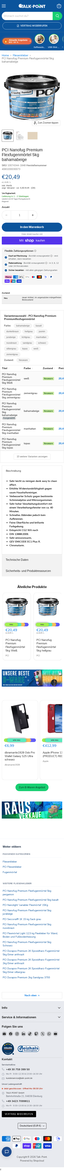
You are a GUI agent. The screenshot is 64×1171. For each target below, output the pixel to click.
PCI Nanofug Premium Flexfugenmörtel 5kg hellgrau (46, 645)
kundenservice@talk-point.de (19, 1078)
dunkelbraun (12, 331)
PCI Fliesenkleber (12, 867)
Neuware (23, 360)
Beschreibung (13, 471)
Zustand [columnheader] (48, 368)
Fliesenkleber (20, 55)
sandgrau (27, 343)
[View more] (32, 683)
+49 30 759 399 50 (18, 1069)
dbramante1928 (12, 764)
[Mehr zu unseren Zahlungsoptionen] (35, 251)
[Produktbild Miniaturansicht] (7, 135)
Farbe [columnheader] (27, 368)
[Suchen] (57, 16)
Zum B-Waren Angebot (32, 787)
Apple (45, 761)
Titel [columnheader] (4, 368)
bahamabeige (23, 325)
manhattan (41, 337)
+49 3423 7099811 (18, 1101)
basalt (39, 325)
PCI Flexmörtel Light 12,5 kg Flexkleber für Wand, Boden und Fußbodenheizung (30, 935)
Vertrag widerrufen (19, 1114)
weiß (36, 348)
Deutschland (30, 1125)
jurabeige (11, 337)
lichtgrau (26, 337)
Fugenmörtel (10, 872)
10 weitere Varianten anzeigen (32, 456)
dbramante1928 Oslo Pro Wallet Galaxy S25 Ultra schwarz (20, 756)
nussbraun (11, 343)
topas (25, 348)
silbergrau (11, 348)
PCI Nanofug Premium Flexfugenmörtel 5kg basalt (30, 900)
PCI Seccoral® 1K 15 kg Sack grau (22, 919)
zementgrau (12, 354)
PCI (7, 655)
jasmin (42, 331)
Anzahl (5, 207)
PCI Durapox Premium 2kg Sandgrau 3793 (26, 977)
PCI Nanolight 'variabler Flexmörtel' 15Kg (25, 905)
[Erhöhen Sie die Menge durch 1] (32, 215)
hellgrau (29, 331)
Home (5, 55)
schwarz (42, 343)
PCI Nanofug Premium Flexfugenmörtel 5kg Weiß (15, 645)
